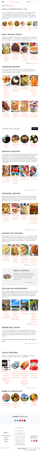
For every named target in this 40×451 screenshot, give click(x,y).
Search (34, 128)
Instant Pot (24, 236)
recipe (13, 38)
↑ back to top (20, 427)
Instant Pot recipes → (33, 264)
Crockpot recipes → (33, 229)
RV (2, 330)
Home (6, 441)
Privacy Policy (6, 435)
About (6, 437)
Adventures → (35, 323)
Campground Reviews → (32, 343)
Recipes (9, 200)
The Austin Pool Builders (20, 444)
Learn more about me (29, 282)
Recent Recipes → (34, 63)
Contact (5, 439)
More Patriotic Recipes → (32, 189)
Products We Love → (33, 387)
